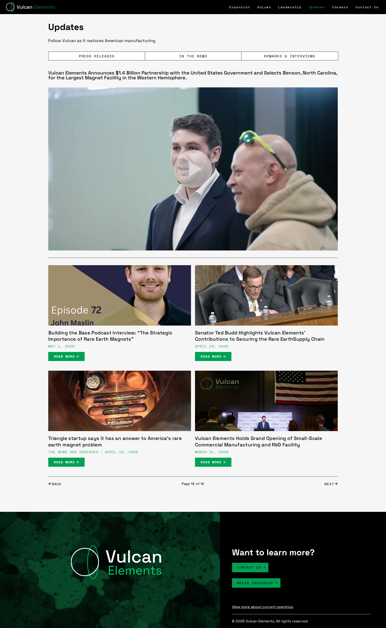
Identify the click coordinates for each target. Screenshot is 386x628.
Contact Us (367, 7)
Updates (317, 7)
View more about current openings (262, 606)
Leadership (289, 7)
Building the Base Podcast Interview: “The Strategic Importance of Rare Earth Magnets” (110, 336)
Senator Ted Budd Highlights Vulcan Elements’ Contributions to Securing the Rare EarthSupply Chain (260, 336)
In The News (193, 56)
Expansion (239, 7)
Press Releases (97, 56)
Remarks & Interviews (289, 56)
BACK (57, 484)
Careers (340, 7)
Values (264, 7)
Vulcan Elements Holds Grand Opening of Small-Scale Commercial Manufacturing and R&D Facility (258, 441)
